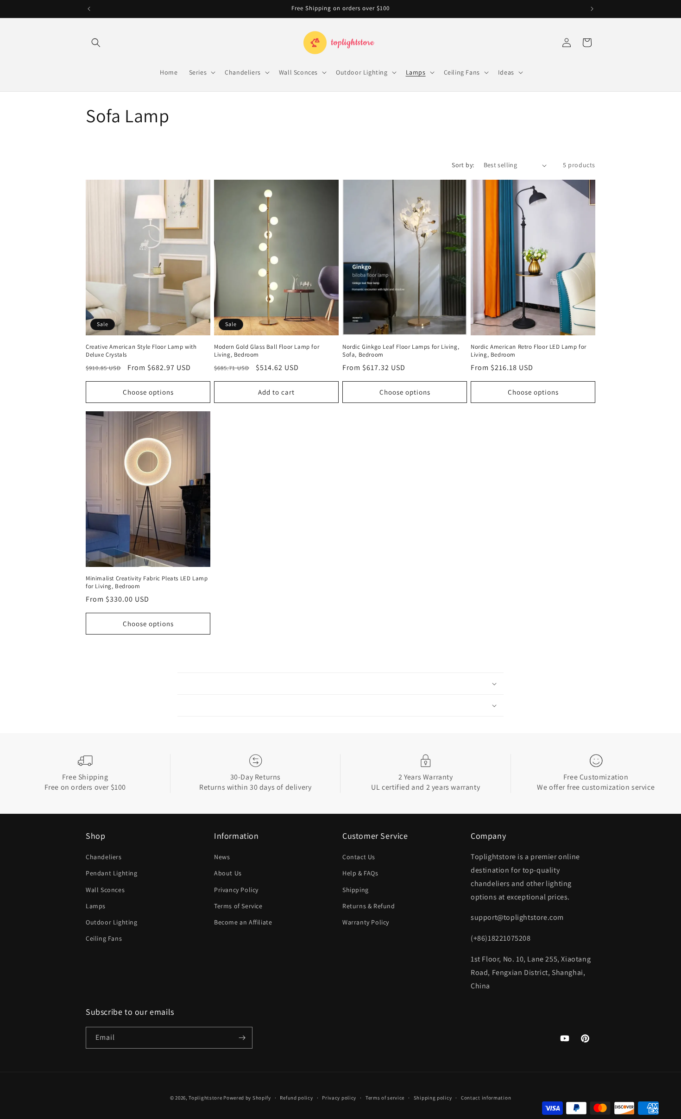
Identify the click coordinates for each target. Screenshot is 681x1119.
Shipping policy (433, 1097)
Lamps (96, 906)
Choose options (148, 392)
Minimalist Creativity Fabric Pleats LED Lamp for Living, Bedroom (147, 582)
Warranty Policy (365, 922)
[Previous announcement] (89, 9)
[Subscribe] (242, 1038)
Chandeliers (104, 857)
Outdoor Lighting (112, 922)
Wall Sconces (105, 890)
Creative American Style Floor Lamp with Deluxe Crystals (141, 350)
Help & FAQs (360, 873)
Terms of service (385, 1097)
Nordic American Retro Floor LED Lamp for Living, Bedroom (528, 350)
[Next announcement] (592, 9)
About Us (228, 873)
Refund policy (296, 1097)
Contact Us (358, 857)
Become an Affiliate (243, 922)
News (222, 857)
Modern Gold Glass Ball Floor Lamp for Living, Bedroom (266, 350)
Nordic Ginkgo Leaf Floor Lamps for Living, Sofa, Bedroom (400, 350)
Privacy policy (339, 1097)
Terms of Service (238, 906)
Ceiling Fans (104, 938)
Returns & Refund (368, 906)
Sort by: (463, 165)
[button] (96, 42)
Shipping (355, 890)
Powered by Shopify (247, 1097)
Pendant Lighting (112, 873)
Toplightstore (205, 1097)
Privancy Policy (236, 890)
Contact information (486, 1097)
